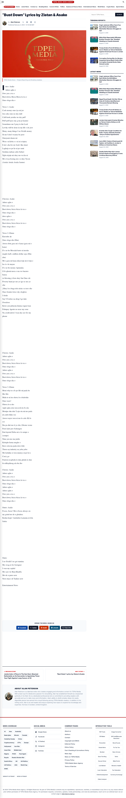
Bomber (102, 752)
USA (15, 765)
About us (68, 731)
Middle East (17, 750)
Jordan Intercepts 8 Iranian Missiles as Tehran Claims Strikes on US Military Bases (111, 122)
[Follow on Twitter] (23, 22)
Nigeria (6, 754)
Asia (10, 731)
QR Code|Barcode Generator (116, 737)
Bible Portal (116, 761)
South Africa (8, 761)
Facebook (23, 627)
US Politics (7, 765)
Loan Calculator (102, 770)
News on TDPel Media (72, 757)
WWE (6, 769)
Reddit (45, 627)
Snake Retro (102, 747)
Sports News (120, 6)
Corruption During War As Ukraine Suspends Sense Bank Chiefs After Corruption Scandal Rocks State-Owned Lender (111, 61)
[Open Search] (123, 2)
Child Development (102, 774)
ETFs (19, 742)
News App (68, 753)
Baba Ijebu (7, 735)
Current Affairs (54, 6)
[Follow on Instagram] (35, 22)
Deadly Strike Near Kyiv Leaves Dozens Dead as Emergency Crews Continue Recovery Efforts (111, 153)
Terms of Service (70, 766)
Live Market (102, 765)
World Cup (24, 765)
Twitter (34, 627)
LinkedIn (55, 627)
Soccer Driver (102, 761)
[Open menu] (2, 2)
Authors (67, 734)
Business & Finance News (74, 6)
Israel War (7, 750)
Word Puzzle (116, 743)
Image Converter (116, 732)
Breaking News (43, 6)
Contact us (34, 6)
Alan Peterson (15, 22)
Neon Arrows (116, 752)
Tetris (116, 756)
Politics (62, 6)
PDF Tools (102, 732)
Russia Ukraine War (18, 757)
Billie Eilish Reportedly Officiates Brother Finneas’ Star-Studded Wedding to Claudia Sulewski (110, 39)
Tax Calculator (116, 770)
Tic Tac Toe (116, 747)
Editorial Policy (70, 744)
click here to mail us (68, 794)
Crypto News (111, 6)
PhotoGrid (102, 743)
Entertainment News (89, 6)
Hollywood (7, 746)
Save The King (102, 756)
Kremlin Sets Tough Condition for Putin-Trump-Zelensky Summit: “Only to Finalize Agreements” (110, 132)
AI (5, 731)
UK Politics (24, 761)
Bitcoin (16, 735)
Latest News (25, 6)
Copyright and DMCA (72, 741)
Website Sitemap (9, 776)
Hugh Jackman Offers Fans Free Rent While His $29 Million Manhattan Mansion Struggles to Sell (110, 28)
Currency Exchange (116, 774)
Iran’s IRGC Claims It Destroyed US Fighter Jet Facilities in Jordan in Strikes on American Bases (110, 143)
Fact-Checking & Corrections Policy (77, 750)
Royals (6, 757)
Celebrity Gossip (9, 739)
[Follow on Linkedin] (31, 22)
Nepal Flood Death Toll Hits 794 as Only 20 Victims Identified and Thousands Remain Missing (110, 101)
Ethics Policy (69, 747)
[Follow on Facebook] (27, 22)
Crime (20, 739)
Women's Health (116, 765)
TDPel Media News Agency (63, 2)
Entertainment (9, 6)
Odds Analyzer (102, 779)
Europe (26, 742)
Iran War (17, 746)
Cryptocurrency (9, 742)
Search (119, 14)
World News (101, 6)
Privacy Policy (69, 760)
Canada (24, 735)
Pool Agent (22, 754)
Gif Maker (102, 736)
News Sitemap (22, 776)
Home (18, 6)
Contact (67, 737)
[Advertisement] (44, 174)
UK (16, 761)
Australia (18, 731)
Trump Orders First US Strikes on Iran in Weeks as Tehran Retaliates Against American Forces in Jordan (111, 49)
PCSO (14, 754)
